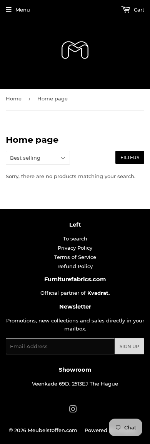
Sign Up (129, 346)
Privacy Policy (75, 248)
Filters (129, 157)
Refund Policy (75, 266)
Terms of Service (75, 257)
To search (75, 238)
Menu (22, 10)
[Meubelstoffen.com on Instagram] (73, 410)
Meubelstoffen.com (52, 430)
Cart (138, 10)
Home (14, 98)
